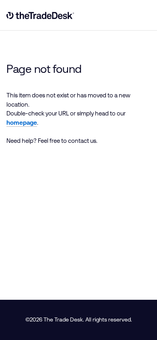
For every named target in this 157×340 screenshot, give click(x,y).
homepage (21, 122)
